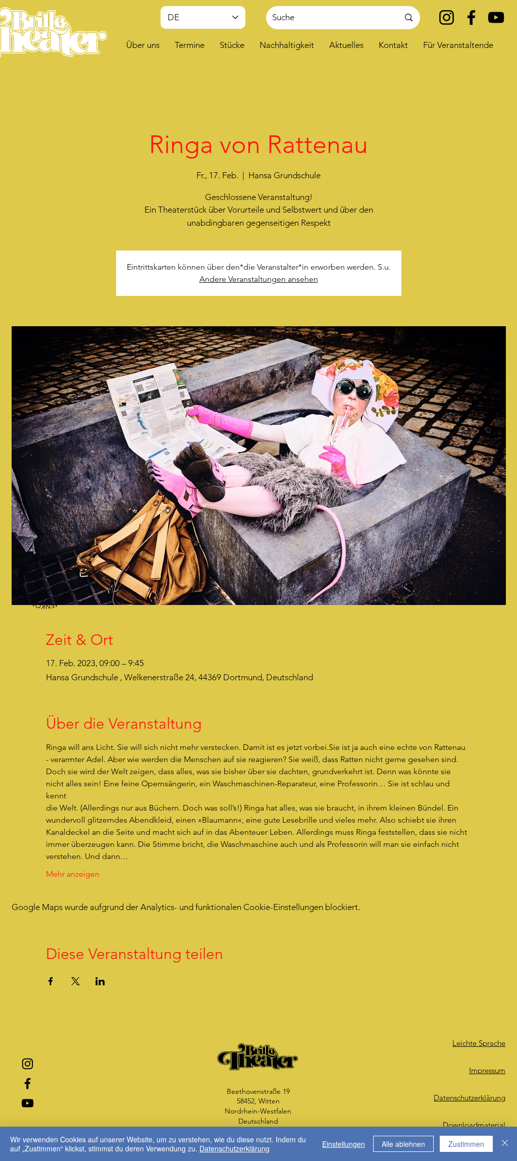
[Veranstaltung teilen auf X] (75, 981)
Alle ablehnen (403, 1144)
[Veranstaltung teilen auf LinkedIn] (100, 981)
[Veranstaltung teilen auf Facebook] (51, 981)
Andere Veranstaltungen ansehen (258, 279)
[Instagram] (446, 17)
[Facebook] (471, 17)
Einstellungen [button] (343, 1144)
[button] (143, 45)
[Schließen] (505, 1144)
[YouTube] (496, 17)
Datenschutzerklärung (234, 1148)
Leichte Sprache (478, 1043)
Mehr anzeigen (72, 874)
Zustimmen (466, 1144)
